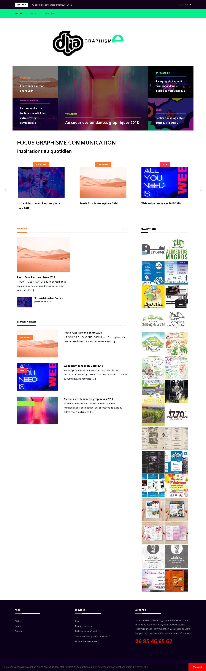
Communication (29, 100)
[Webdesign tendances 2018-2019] (164, 182)
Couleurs (25, 78)
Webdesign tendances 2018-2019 (161, 203)
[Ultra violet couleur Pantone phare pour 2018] (41, 182)
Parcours (49, 13)
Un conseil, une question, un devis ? (92, 636)
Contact (33, 13)
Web (165, 164)
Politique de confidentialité (88, 631)
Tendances (71, 114)
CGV (77, 620)
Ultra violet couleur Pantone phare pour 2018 (39, 206)
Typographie (163, 73)
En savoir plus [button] (140, 667)
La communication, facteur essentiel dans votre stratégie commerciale (33, 115)
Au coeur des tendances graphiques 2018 (52, 4)
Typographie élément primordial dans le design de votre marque (170, 86)
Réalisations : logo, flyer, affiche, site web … (171, 120)
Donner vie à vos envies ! (87, 641)
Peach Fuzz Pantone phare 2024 (32, 88)
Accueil (19, 13)
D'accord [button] (197, 667)
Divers (159, 110)
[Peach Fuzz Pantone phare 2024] (103, 182)
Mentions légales (83, 626)
